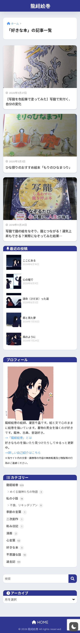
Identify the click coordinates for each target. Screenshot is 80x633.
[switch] (73, 626)
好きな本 (14, 547)
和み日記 (14, 526)
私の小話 (14, 498)
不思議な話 (16, 554)
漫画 (11, 533)
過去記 (13, 562)
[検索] (72, 578)
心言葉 (13, 540)
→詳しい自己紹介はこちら (23, 452)
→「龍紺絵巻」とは (18, 437)
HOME (42, 622)
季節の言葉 (15, 512)
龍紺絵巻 (41, 6)
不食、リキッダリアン (26, 505)
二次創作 (14, 519)
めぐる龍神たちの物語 (26, 492)
